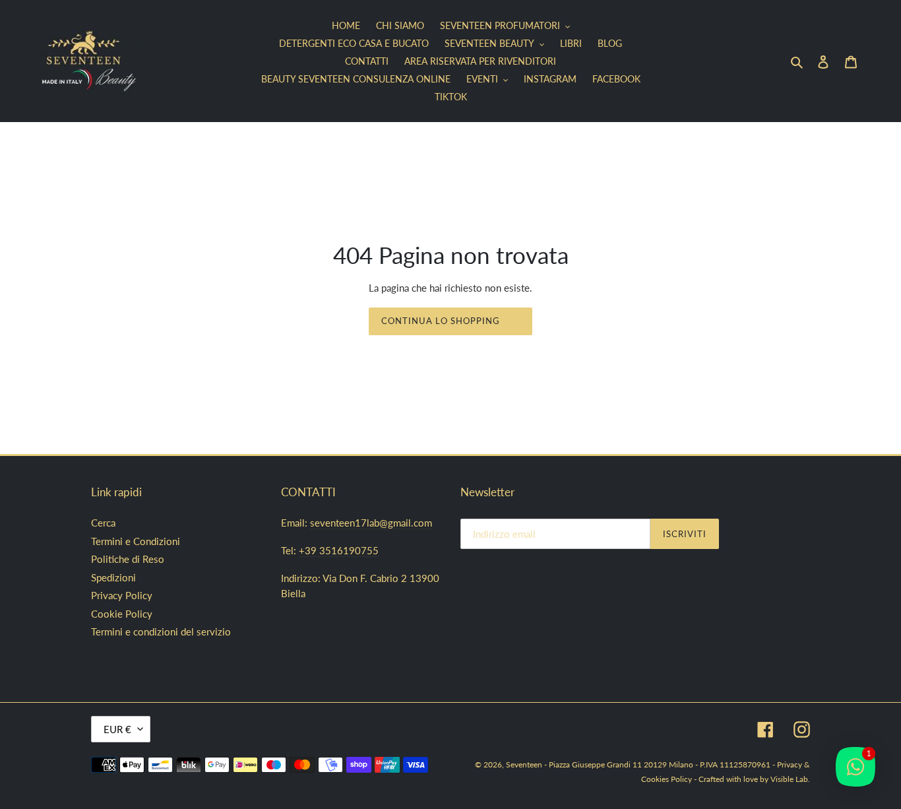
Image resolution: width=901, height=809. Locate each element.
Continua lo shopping (441, 320)
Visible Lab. (790, 779)
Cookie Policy (121, 614)
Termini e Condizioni (135, 541)
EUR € (117, 729)
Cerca (103, 523)
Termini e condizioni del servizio (161, 631)
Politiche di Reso (127, 559)
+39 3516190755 (339, 550)
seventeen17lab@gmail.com (371, 523)
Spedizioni (113, 577)
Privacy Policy (121, 595)
